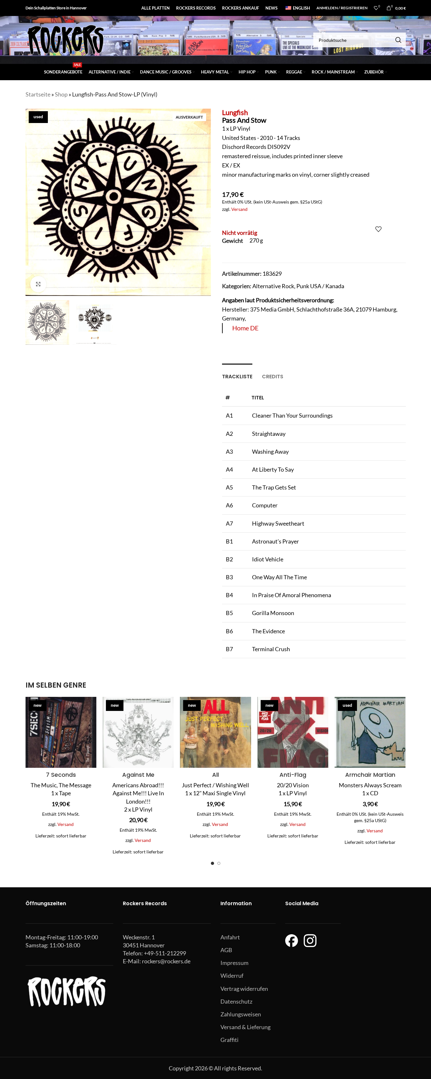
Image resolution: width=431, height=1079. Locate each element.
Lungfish (235, 112)
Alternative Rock (273, 285)
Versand (239, 209)
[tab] (237, 373)
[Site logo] (65, 39)
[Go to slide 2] (218, 863)
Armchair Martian (370, 775)
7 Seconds (61, 775)
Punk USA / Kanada (320, 285)
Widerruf (231, 975)
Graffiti (229, 1039)
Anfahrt (230, 937)
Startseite (38, 94)
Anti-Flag (292, 775)
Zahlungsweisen (240, 1014)
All (215, 775)
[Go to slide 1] (212, 863)
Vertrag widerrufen (244, 988)
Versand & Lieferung (245, 1026)
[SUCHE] (398, 40)
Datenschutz (236, 1001)
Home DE (245, 328)
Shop (61, 94)
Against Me (138, 775)
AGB (226, 949)
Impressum (234, 962)
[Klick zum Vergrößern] (38, 284)
